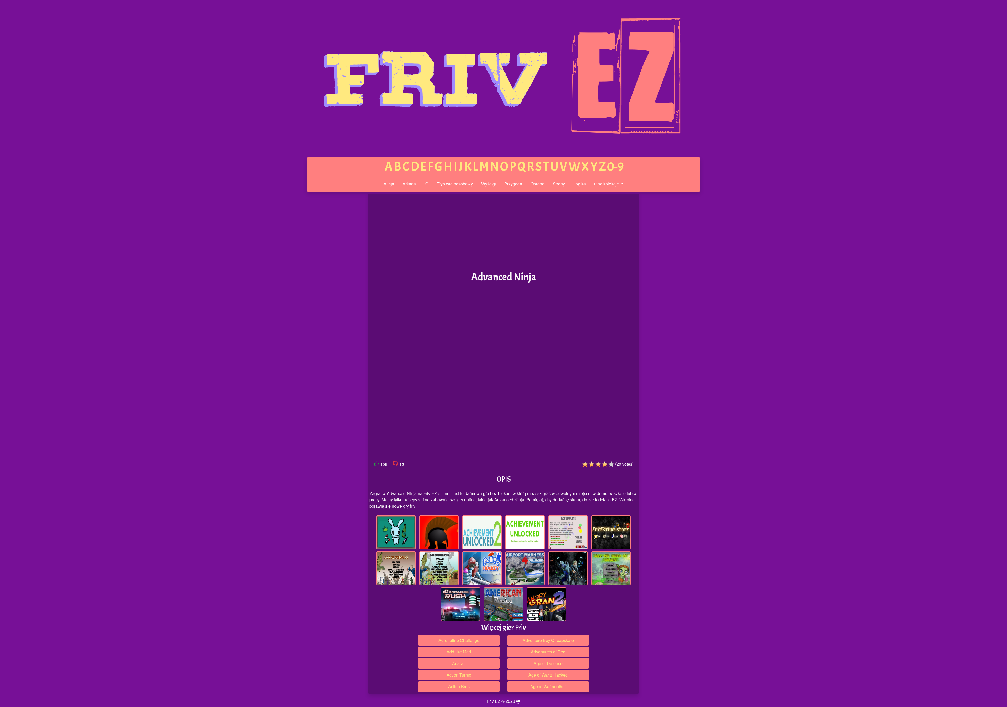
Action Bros (459, 686)
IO (426, 184)
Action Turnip (459, 675)
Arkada (409, 184)
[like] (376, 465)
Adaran (459, 663)
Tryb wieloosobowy (455, 184)
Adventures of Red (548, 652)
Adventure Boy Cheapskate (548, 640)
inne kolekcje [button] (607, 184)
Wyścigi (488, 184)
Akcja (389, 184)
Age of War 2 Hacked (548, 675)
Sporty (559, 184)
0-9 (615, 167)
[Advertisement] (328, 275)
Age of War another (548, 686)
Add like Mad (459, 652)
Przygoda (513, 184)
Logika (579, 184)
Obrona (537, 184)
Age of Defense (548, 663)
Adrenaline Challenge (458, 640)
